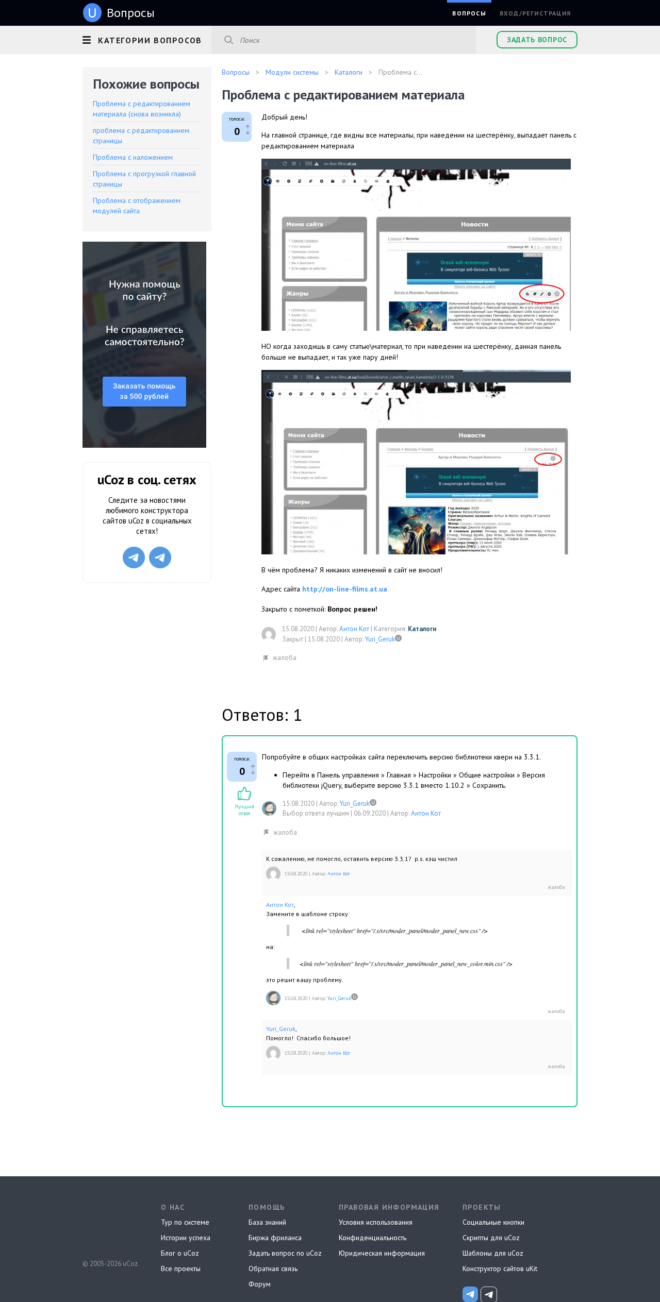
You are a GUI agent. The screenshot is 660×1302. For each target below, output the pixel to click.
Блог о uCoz (180, 1253)
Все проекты (181, 1268)
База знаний (267, 1222)
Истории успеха (185, 1237)
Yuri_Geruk (380, 639)
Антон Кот (354, 628)
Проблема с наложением (133, 157)
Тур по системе (185, 1222)
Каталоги (422, 628)
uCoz (109, 1225)
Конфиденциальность (372, 1237)
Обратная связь (273, 1268)
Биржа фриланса (275, 1237)
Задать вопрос (537, 39)
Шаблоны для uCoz (493, 1253)
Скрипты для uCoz (491, 1237)
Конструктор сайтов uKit (500, 1268)
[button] (146, 39)
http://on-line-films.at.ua (344, 589)
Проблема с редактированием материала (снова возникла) (141, 109)
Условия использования (375, 1222)
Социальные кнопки (493, 1222)
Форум (260, 1284)
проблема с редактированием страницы (141, 135)
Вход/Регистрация (535, 13)
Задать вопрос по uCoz (285, 1253)
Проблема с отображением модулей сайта (136, 205)
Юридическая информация (382, 1253)
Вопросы (469, 13)
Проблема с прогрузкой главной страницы (144, 179)
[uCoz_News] (470, 1294)
